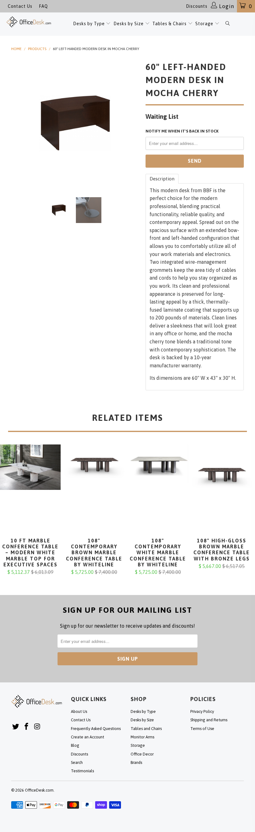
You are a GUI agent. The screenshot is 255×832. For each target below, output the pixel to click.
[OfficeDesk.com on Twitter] (16, 727)
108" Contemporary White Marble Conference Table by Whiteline (158, 491)
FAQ (43, 6)
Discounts (196, 6)
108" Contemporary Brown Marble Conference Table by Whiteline (94, 491)
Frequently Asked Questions (96, 728)
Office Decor (142, 754)
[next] (133, 123)
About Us (79, 711)
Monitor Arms (142, 737)
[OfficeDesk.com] (28, 21)
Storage (204, 23)
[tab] (162, 179)
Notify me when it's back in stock (182, 131)
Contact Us (20, 6)
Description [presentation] (162, 178)
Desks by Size (129, 23)
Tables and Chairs (146, 728)
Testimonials (82, 771)
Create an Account (87, 737)
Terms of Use (202, 728)
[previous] (18, 123)
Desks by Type (89, 23)
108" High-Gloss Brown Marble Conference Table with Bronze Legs (221, 491)
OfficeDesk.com (39, 790)
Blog (75, 745)
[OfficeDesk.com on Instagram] (37, 727)
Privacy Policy (202, 711)
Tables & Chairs (169, 23)
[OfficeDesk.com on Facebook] (26, 727)
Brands (136, 762)
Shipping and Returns (208, 720)
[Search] (227, 24)
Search (77, 762)
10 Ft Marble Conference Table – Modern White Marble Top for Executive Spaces (30, 491)
